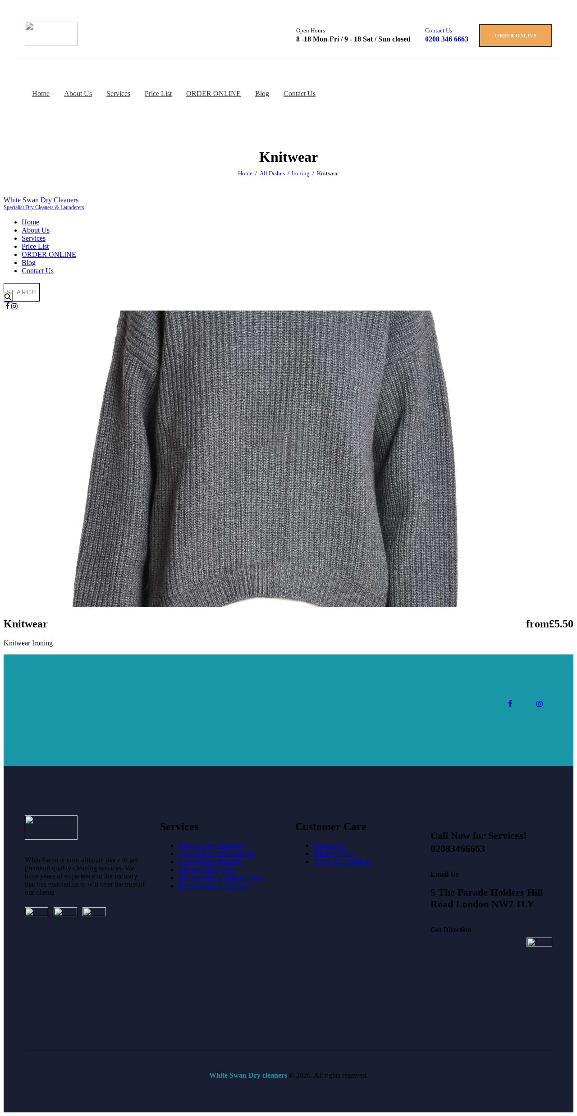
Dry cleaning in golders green (220, 878)
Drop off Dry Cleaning (210, 845)
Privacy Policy (334, 853)
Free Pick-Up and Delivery (216, 853)
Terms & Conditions (342, 861)
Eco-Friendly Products (210, 861)
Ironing (301, 173)
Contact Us (329, 845)
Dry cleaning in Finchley (213, 886)
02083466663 (457, 848)
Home (245, 173)
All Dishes (272, 173)
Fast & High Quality (207, 870)
